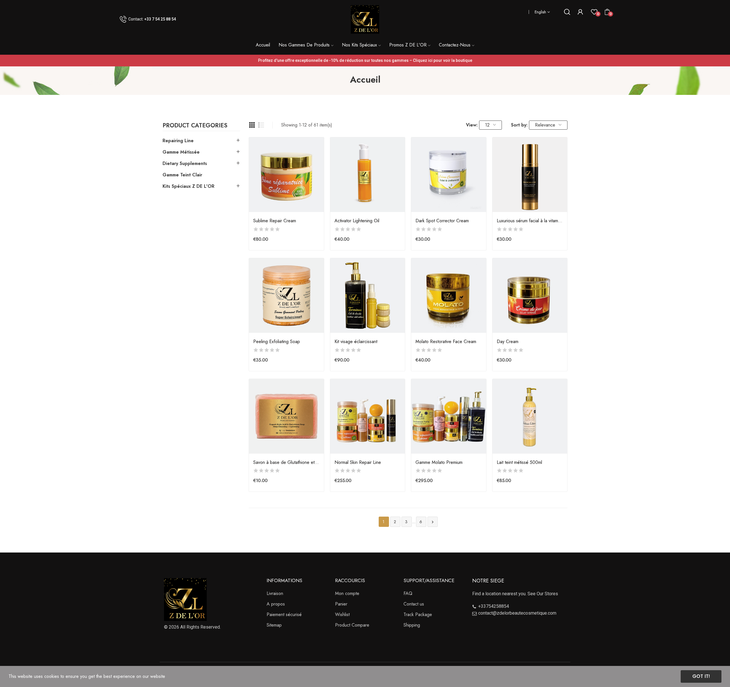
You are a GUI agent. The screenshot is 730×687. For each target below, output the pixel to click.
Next (432, 522)
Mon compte (347, 593)
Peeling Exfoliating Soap (276, 342)
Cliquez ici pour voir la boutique (442, 60)
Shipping (411, 625)
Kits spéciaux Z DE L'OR (188, 186)
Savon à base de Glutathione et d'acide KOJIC (286, 462)
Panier (341, 604)
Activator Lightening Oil (356, 221)
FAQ (407, 593)
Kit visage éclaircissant (355, 342)
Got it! (701, 676)
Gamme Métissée (181, 152)
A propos (276, 604)
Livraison (275, 593)
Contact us (413, 604)
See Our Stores (543, 593)
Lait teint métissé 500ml (519, 462)
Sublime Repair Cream (274, 221)
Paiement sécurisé (284, 614)
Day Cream (507, 342)
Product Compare (352, 625)
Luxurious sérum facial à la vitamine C (530, 221)
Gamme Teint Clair (182, 175)
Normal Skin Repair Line (357, 462)
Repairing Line (178, 140)
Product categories (195, 126)
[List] (261, 125)
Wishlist (342, 614)
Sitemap (274, 625)
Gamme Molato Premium (439, 462)
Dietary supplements (185, 163)
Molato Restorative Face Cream (445, 342)
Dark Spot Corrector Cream (442, 221)
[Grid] (252, 125)
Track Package (417, 614)
